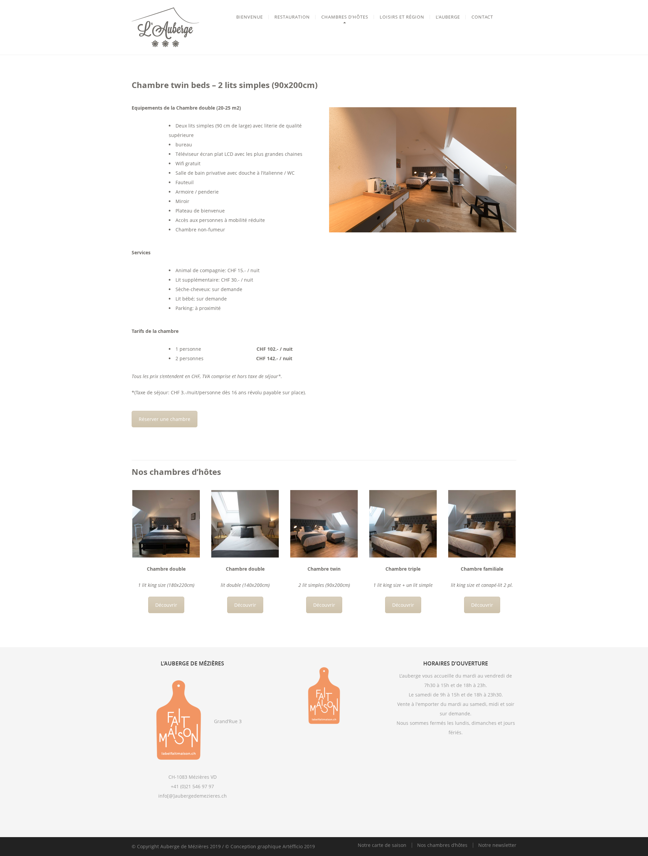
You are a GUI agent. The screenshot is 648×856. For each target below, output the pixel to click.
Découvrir (166, 605)
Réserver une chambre (164, 419)
